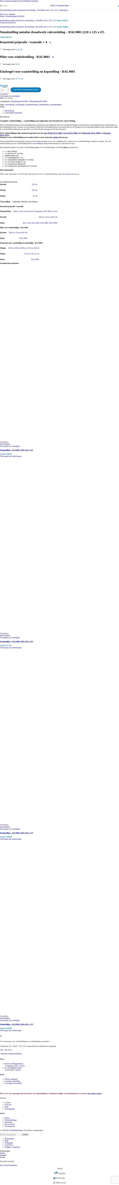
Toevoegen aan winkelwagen (25, 90)
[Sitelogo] (59, 6)
